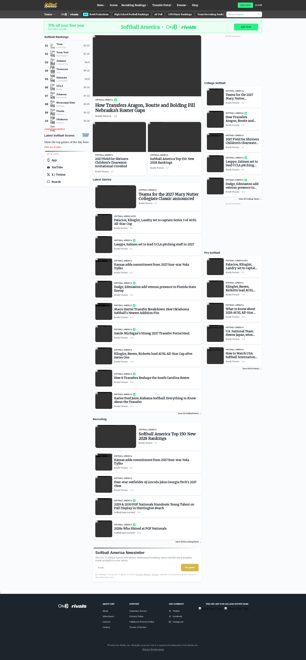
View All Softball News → (189, 413)
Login (258, 5)
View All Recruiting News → (188, 542)
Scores (114, 5)
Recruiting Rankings (133, 5)
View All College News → (250, 199)
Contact (106, 627)
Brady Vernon (103, 116)
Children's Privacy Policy (141, 622)
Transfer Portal (161, 5)
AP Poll (158, 14)
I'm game (190, 567)
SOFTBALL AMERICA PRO (125, 216)
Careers (106, 622)
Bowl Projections (96, 14)
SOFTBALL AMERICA (104, 100)
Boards (56, 181)
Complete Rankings (54, 129)
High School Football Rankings (131, 14)
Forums (181, 5)
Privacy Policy (136, 616)
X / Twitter (59, 174)
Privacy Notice (143, 574)
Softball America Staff (124, 512)
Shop (195, 5)
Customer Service (138, 611)
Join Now (245, 5)
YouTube (57, 167)
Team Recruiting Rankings (212, 14)
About (105, 611)
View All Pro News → (252, 369)
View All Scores (52, 147)
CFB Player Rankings (180, 14)
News (100, 5)
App (54, 160)
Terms (155, 574)
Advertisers (108, 616)
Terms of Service (137, 627)
